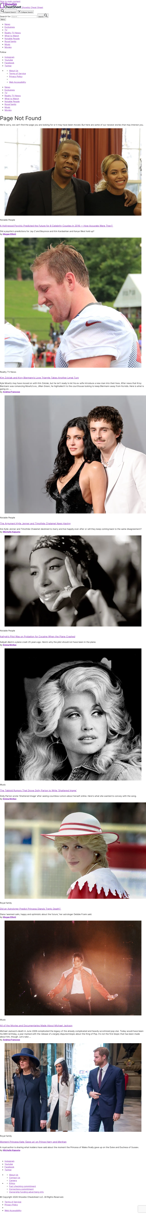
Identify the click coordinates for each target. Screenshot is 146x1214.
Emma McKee (9, 645)
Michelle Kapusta (11, 532)
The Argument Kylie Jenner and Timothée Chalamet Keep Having (35, 523)
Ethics (12, 1183)
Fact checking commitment (22, 1186)
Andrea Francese (11, 392)
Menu (3, 19)
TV (6, 30)
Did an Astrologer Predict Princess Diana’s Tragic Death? (30, 908)
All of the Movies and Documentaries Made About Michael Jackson (36, 1025)
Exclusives (10, 27)
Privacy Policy (15, 76)
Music (7, 44)
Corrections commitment (21, 1189)
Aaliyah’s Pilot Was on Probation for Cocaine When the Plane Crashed (37, 636)
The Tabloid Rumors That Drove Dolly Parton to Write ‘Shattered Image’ (38, 790)
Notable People (12, 38)
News (7, 24)
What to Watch (12, 35)
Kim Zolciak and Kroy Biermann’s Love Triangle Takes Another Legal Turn (39, 377)
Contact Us (14, 1177)
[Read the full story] (73, 215)
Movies (8, 47)
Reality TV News (13, 33)
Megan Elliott (9, 234)
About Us (13, 70)
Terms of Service (17, 73)
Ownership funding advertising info (26, 1192)
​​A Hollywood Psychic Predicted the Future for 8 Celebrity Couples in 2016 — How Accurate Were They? (56, 225)
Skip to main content (10, 1)
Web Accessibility (17, 82)
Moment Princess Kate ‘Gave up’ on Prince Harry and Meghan (33, 1141)
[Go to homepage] (10, 1156)
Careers (13, 1180)
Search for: (6, 16)
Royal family (10, 41)
